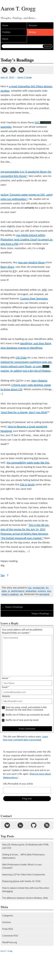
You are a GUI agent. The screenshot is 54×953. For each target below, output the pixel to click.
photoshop (31, 591)
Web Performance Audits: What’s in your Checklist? (22, 866)
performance (17, 591)
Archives (6, 922)
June (3, 77)
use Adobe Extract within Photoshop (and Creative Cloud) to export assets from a (27, 239)
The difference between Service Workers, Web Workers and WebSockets (25, 899)
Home (5, 25)
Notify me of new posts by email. (22, 720)
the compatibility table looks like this (28, 462)
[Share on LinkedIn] (13, 70)
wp (21, 594)
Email (5, 687)
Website (6, 696)
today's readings (10, 594)
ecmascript (38, 587)
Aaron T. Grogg (6, 951)
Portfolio (6, 32)
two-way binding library (32, 262)
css (29, 587)
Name (6, 678)
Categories (7, 915)
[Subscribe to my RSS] (47, 825)
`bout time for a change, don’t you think (24, 412)
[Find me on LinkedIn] (20, 825)
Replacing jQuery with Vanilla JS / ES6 (21, 881)
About (5, 39)
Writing (32, 32)
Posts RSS (7, 929)
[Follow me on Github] (33, 825)
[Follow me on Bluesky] (7, 825)
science (42, 591)
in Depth (27, 484)
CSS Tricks (21, 357)
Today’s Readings (12, 607)
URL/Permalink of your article (18, 784)
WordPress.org (9, 942)
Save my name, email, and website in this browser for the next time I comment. (26, 708)
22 (6, 77)
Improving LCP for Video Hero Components (23, 874)
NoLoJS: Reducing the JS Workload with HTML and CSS (25, 846)
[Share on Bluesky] (5, 70)
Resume (33, 25)
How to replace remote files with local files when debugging (25, 889)
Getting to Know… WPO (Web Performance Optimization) (23, 856)
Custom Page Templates (34, 298)
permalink (44, 594)
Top (5, 575)
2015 (11, 77)
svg (49, 591)
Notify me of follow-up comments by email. (28, 715)
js (9, 591)
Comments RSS (10, 936)
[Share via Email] (21, 70)
